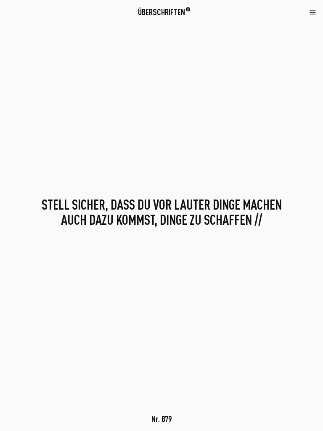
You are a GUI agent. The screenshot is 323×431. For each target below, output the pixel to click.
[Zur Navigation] (312, 11)
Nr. (161, 419)
